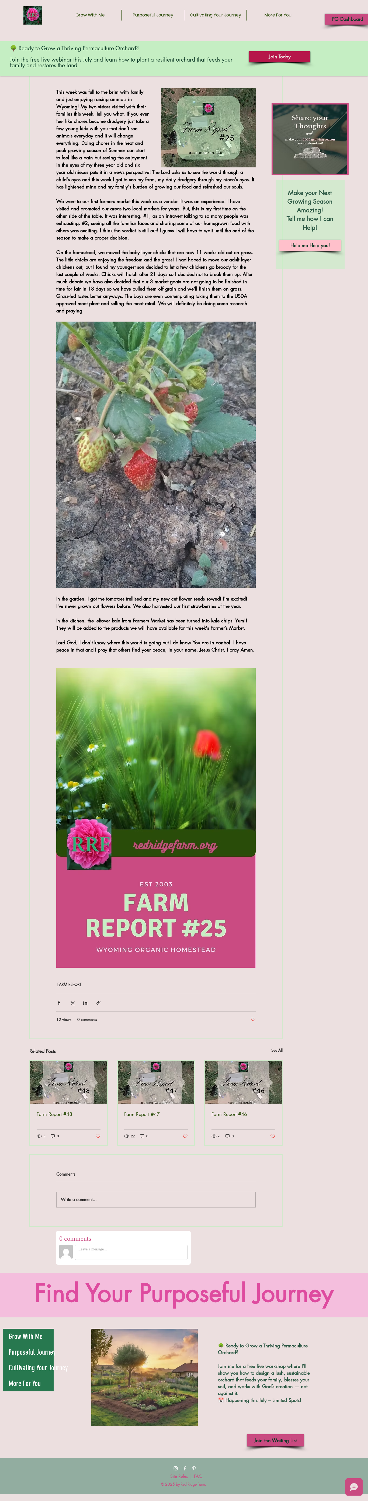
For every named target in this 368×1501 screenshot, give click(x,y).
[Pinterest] (194, 1468)
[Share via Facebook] (58, 1002)
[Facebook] (185, 1468)
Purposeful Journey (31, 1352)
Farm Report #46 (229, 1114)
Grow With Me (26, 1336)
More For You (25, 1383)
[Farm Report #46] (243, 1082)
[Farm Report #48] (68, 1082)
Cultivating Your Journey (31, 1368)
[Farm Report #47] (156, 1082)
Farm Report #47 (142, 1114)
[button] (278, 15)
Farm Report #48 (54, 1114)
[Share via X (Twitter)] (72, 1002)
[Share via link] (98, 1002)
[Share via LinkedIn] (85, 1002)
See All (277, 1050)
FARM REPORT (69, 984)
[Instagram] (175, 1468)
